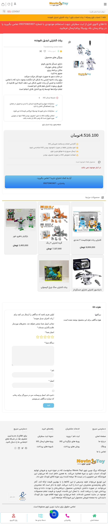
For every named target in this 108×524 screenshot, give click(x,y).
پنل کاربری (13, 520)
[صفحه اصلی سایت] (94, 516)
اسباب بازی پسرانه (92, 17)
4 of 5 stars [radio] (41, 337)
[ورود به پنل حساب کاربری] (13, 516)
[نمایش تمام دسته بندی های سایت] (40, 516)
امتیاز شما (49, 332)
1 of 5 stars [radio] (52, 337)
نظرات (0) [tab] (96, 307)
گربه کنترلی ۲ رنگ (54, 243)
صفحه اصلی (94, 520)
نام (52, 370)
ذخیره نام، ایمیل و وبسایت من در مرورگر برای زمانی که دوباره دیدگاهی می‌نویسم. (33, 397)
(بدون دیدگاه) (52, 51)
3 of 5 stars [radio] (45, 337)
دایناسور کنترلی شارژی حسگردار (87, 290)
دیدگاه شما (49, 343)
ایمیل (51, 381)
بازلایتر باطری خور (20, 236)
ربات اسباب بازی (76, 17)
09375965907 (49, 183)
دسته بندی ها (40, 520)
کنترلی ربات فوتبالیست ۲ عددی (87, 240)
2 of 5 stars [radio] (48, 337)
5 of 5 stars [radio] (37, 337)
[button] (69, 42)
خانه (104, 17)
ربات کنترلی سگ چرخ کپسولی (54, 287)
